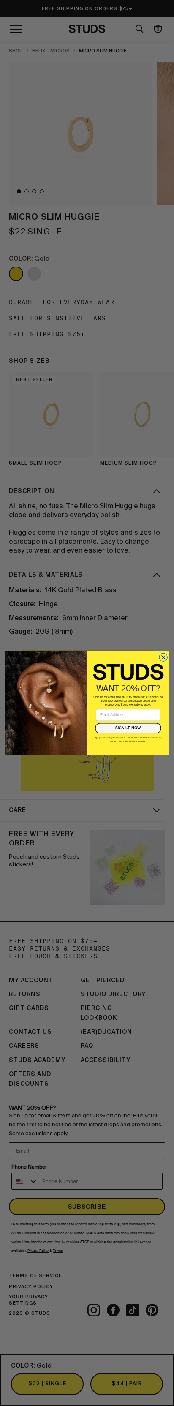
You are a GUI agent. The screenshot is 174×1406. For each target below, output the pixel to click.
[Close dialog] (163, 657)
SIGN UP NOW (128, 727)
